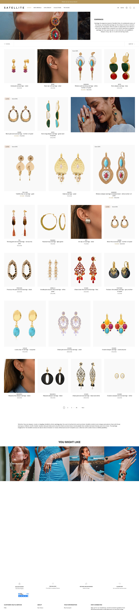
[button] (37, 8)
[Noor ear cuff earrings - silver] (52, 66)
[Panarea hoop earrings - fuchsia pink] (59, 246)
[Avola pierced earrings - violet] (19, 66)
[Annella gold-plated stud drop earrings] (53, 296)
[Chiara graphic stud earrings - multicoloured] (70, 354)
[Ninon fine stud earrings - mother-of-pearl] (119, 222)
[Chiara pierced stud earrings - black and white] (86, 376)
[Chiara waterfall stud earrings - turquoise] (87, 400)
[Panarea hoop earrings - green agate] (44, 246)
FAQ (5, 608)
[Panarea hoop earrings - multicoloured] (54, 246)
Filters (8, 44)
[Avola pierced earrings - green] (19, 90)
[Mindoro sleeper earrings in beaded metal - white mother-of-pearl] (114, 168)
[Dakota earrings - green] (71, 198)
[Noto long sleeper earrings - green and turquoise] (52, 114)
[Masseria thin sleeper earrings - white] (17, 400)
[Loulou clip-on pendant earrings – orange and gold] (26, 354)
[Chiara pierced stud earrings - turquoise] (93, 294)
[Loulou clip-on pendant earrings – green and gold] (32, 354)
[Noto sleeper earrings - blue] (119, 66)
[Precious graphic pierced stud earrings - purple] (21, 294)
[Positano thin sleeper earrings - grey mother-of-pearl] (119, 270)
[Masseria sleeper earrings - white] (50, 400)
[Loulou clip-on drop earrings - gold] (28, 354)
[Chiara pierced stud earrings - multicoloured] (89, 294)
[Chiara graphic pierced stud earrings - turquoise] (93, 400)
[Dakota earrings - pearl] (69, 168)
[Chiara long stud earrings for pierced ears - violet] (95, 400)
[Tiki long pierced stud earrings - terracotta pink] (19, 222)
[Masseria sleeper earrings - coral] (52, 400)
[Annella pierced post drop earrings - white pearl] (52, 270)
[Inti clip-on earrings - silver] (86, 222)
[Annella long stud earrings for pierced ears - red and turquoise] (57, 296)
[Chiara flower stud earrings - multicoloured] (89, 400)
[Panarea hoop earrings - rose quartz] (61, 246)
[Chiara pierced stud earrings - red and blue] (79, 400)
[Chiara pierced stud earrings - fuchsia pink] (83, 294)
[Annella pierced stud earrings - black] (51, 296)
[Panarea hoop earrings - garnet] (50, 246)
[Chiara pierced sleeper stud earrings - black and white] (91, 294)
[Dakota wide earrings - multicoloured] (67, 198)
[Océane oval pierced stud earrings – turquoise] (121, 400)
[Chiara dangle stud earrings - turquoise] (87, 294)
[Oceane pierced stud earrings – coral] (119, 400)
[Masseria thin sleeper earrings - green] (19, 400)
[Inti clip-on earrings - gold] (87, 246)
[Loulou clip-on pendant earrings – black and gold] (22, 354)
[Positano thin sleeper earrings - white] (117, 296)
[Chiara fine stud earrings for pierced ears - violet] (95, 294)
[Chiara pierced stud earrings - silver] (77, 294)
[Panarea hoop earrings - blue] (52, 246)
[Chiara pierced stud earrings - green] (81, 294)
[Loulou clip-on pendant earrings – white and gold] (24, 354)
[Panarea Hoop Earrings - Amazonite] (46, 246)
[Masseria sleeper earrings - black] (52, 376)
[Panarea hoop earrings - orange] (48, 246)
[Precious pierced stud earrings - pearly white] (19, 294)
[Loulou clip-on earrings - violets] (20, 354)
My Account (67, 608)
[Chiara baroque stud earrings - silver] (77, 400)
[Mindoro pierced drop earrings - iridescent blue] (87, 92)
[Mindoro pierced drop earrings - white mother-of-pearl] (86, 66)
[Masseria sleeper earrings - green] (54, 400)
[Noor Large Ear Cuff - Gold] (54, 90)
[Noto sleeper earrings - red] (117, 90)
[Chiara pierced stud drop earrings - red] (85, 400)
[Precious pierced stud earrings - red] (15, 294)
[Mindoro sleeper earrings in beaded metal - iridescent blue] (115, 200)
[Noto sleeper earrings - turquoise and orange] (119, 90)
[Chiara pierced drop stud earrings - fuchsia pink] (83, 400)
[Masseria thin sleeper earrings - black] (19, 376)
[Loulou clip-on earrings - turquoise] (25, 324)
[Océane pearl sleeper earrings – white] (113, 354)
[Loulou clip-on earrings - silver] (18, 354)
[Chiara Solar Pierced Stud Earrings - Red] (86, 270)
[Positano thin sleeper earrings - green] (121, 296)
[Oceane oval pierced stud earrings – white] (119, 376)
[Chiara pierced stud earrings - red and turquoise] (66, 354)
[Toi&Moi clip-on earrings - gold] (25, 168)
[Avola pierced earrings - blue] (17, 90)
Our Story (40, 608)
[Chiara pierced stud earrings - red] (79, 294)
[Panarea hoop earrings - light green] (52, 222)
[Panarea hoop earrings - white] (57, 246)
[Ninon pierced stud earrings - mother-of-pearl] (19, 114)
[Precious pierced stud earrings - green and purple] (23, 294)
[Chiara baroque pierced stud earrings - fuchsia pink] (68, 354)
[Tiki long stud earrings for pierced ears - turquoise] (20, 248)
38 (76, 407)
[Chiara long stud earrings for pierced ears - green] (81, 400)
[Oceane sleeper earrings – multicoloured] (114, 324)
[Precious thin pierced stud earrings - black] (19, 270)
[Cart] (134, 7)
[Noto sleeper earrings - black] (52, 140)
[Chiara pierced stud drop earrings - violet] (69, 324)
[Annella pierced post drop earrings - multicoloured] (49, 296)
